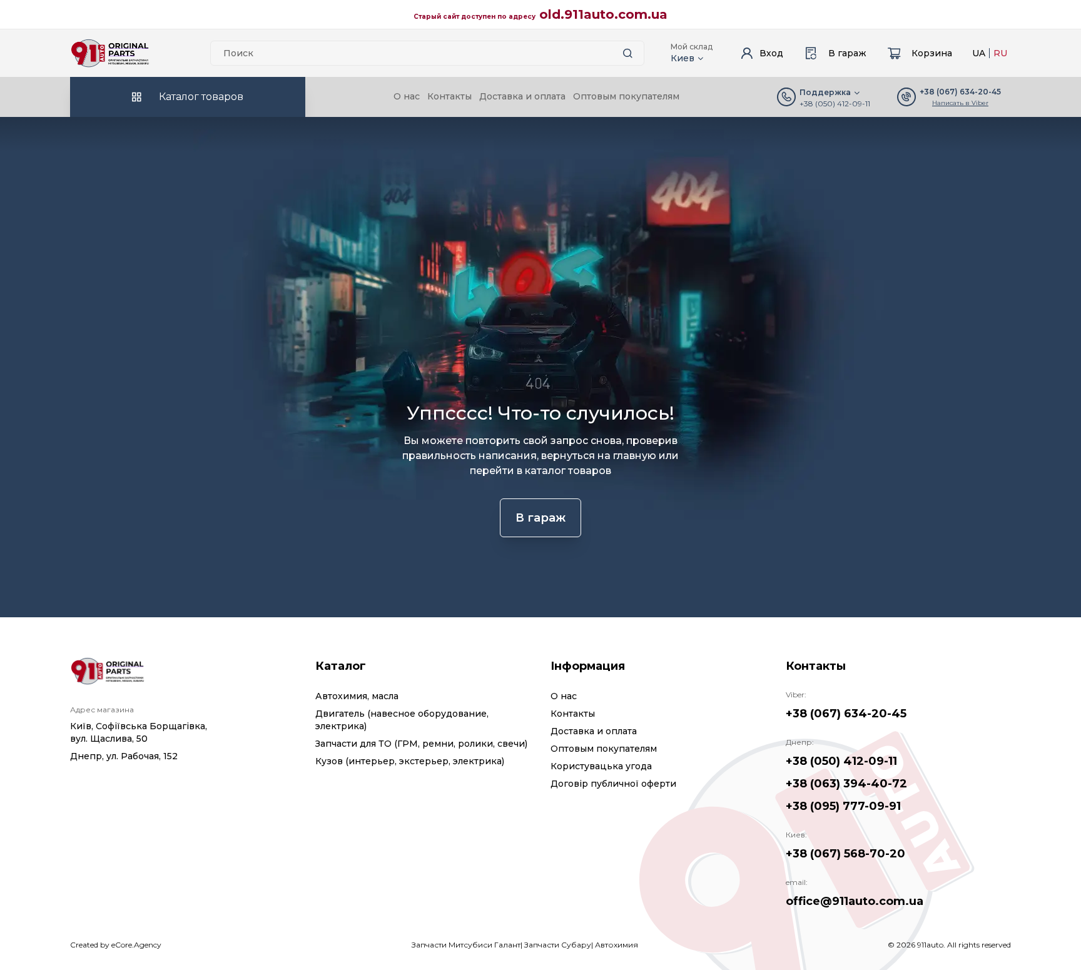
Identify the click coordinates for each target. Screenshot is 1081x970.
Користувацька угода (601, 766)
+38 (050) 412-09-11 (834, 103)
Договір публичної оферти (613, 783)
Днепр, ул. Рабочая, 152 (124, 756)
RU (1000, 53)
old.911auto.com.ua (603, 14)
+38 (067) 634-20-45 (846, 713)
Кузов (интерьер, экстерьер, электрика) (409, 761)
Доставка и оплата (522, 96)
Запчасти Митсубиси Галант (466, 944)
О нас (406, 96)
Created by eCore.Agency (115, 944)
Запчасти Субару (557, 944)
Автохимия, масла (356, 696)
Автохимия (616, 944)
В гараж (540, 518)
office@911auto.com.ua (854, 901)
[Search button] (627, 53)
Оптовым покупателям (626, 96)
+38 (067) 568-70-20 (845, 854)
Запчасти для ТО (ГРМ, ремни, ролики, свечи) (421, 743)
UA (978, 53)
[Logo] (110, 53)
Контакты (449, 96)
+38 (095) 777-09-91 (843, 806)
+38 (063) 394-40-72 (846, 784)
